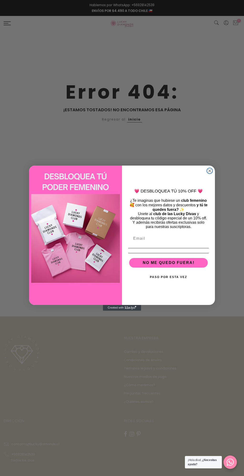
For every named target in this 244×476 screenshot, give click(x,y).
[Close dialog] (210, 171)
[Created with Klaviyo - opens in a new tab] (122, 308)
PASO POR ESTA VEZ (168, 277)
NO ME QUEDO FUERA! (168, 263)
